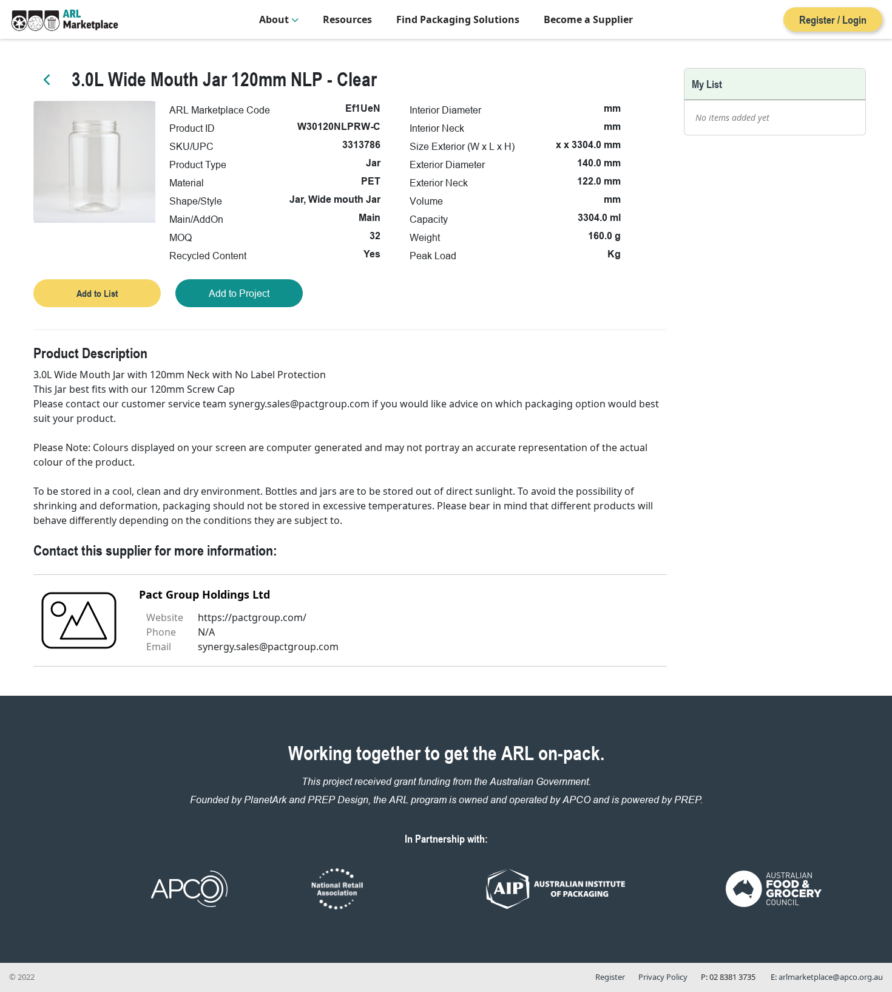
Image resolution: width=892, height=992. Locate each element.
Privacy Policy (663, 976)
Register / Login (833, 19)
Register (610, 976)
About (275, 19)
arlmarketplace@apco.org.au (831, 976)
